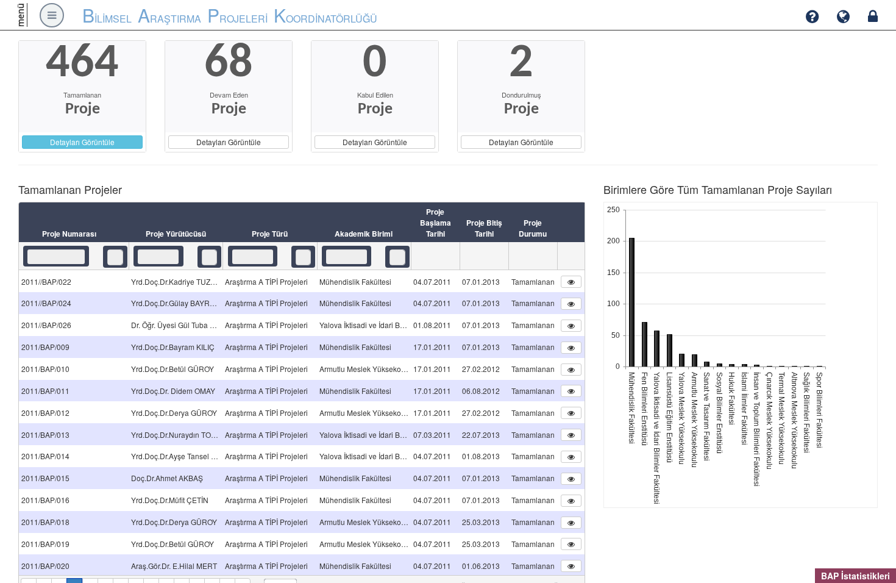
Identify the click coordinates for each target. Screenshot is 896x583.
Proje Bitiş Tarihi (484, 228)
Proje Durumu (533, 228)
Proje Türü (270, 233)
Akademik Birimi (364, 233)
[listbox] (115, 257)
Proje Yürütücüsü (176, 233)
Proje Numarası (69, 233)
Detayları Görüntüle (82, 142)
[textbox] (56, 256)
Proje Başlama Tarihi (435, 222)
